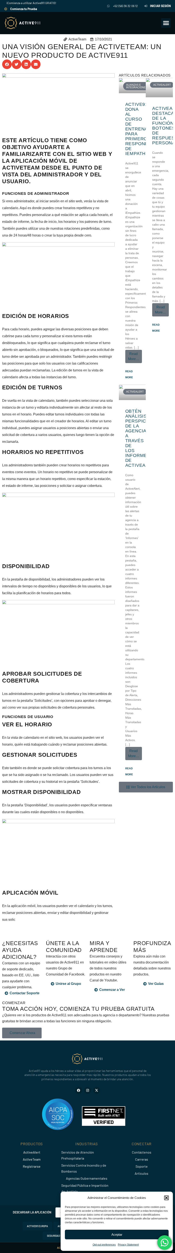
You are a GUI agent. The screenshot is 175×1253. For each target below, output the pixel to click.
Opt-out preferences (104, 1244)
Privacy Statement (128, 1244)
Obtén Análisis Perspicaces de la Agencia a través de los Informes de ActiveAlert (142, 438)
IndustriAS (86, 1143)
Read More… (135, 355)
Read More (129, 374)
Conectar (142, 1143)
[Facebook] (78, 1090)
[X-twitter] (96, 1090)
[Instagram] (87, 1090)
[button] (166, 1198)
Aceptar (116, 1234)
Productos (31, 1143)
